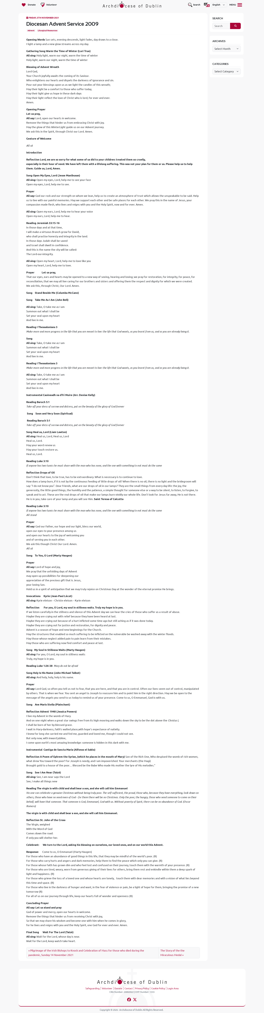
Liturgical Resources (47, 30)
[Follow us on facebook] (129, 1000)
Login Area (173, 988)
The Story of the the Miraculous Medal (172, 952)
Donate (118, 988)
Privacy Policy (142, 988)
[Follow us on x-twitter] (135, 1000)
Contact (129, 988)
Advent (31, 30)
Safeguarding (92, 988)
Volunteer (107, 988)
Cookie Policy (158, 988)
